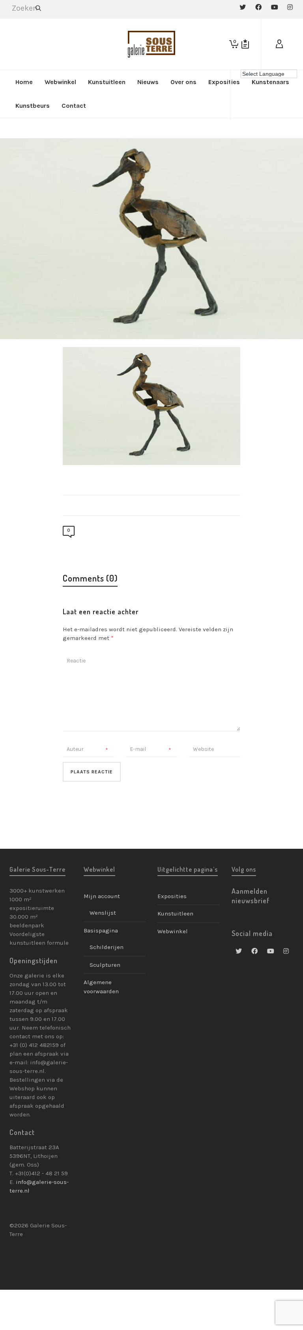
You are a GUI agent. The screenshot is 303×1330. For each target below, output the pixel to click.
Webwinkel (172, 931)
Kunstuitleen (175, 913)
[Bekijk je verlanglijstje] (245, 44)
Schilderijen (106, 947)
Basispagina (101, 930)
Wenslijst (103, 912)
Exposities (172, 896)
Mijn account (102, 896)
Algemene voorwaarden (101, 987)
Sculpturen (105, 964)
